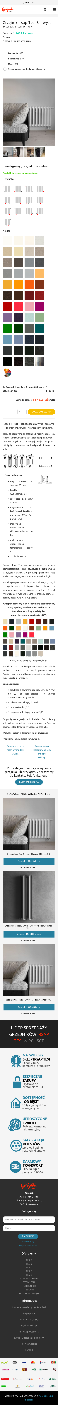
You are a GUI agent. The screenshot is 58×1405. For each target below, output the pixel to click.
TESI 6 (29, 1275)
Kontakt (29, 1350)
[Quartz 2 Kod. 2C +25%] (40, 252)
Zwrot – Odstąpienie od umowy (29, 1338)
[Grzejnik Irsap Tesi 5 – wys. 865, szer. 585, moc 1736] (29, 946)
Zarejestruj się (28, 1242)
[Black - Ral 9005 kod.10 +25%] (18, 351)
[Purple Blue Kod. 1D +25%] (18, 318)
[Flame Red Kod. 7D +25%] (40, 296)
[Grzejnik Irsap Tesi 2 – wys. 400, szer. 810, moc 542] (29, 800)
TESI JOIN (29, 1289)
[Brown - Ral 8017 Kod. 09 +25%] (18, 296)
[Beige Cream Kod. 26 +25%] (40, 274)
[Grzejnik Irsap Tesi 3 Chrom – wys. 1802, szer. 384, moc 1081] (29, 873)
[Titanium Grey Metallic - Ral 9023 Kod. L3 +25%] (29, 263)
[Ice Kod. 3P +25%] (29, 318)
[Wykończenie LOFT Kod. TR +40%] (40, 362)
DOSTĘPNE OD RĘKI (29, 1293)
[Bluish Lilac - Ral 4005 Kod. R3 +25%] (7, 318)
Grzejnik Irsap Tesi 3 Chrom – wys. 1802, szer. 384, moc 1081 (28, 927)
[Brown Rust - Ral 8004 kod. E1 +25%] (40, 285)
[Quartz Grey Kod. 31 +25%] (18, 362)
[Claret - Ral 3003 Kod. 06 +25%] (29, 296)
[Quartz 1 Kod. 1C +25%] (7, 252)
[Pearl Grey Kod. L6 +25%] (7, 274)
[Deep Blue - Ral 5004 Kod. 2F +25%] (40, 340)
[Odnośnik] (7, 9)
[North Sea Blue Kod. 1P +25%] (40, 329)
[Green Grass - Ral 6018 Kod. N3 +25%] (7, 329)
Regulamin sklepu (29, 1325)
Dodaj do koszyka (41, 412)
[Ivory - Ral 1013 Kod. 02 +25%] (18, 252)
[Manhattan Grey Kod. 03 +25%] (29, 274)
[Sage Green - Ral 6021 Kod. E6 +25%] (40, 318)
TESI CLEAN (29, 1282)
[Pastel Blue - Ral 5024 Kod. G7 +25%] (7, 340)
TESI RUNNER (29, 1286)
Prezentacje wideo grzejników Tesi (29, 1307)
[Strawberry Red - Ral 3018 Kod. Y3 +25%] (18, 307)
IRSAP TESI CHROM (29, 1278)
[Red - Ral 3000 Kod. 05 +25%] (7, 307)
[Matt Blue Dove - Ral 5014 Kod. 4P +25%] (18, 340)
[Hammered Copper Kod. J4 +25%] (7, 296)
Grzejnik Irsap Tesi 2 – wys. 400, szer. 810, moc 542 (28, 854)
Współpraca (29, 1313)
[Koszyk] (45, 9)
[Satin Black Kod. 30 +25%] (7, 362)
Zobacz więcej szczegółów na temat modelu (41, 750)
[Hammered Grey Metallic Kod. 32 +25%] (29, 362)
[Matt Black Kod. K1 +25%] (29, 351)
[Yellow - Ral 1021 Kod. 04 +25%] (7, 285)
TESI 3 (29, 1264)
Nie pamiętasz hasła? (28, 1246)
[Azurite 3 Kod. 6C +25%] (29, 340)
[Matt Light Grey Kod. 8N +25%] (18, 274)
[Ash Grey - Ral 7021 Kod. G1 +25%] (7, 351)
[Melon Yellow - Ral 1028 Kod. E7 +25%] (18, 285)
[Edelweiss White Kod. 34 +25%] (18, 241)
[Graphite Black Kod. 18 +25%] (40, 351)
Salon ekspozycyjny (29, 1319)
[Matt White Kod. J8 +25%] (29, 241)
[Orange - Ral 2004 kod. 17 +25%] (29, 285)
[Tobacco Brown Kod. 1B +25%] (18, 263)
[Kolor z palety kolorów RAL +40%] (7, 373)
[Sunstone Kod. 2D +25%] (7, 263)
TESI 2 (29, 1260)
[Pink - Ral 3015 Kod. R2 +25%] (29, 307)
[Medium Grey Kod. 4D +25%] (40, 263)
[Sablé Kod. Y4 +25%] (29, 252)
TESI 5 (29, 1271)
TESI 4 (29, 1267)
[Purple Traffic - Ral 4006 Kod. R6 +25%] (40, 307)
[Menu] (54, 9)
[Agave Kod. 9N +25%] (29, 329)
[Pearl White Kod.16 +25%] (40, 241)
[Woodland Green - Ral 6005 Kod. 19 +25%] (18, 329)
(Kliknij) (15, 753)
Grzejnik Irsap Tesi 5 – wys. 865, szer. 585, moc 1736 (28, 1000)
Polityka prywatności (29, 1331)
